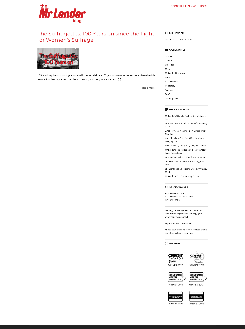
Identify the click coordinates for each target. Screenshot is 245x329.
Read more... (149, 88)
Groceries (169, 64)
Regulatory (170, 85)
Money (168, 69)
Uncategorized (171, 98)
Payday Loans (171, 81)
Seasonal (169, 90)
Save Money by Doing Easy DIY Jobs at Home (186, 145)
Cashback (169, 56)
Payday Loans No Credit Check (179, 196)
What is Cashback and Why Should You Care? (185, 157)
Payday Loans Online (174, 193)
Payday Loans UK (173, 199)
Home (204, 6)
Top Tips (169, 94)
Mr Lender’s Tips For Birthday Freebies (182, 176)
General (168, 60)
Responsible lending (182, 6)
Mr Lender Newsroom (175, 73)
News (167, 77)
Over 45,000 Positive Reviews (178, 39)
